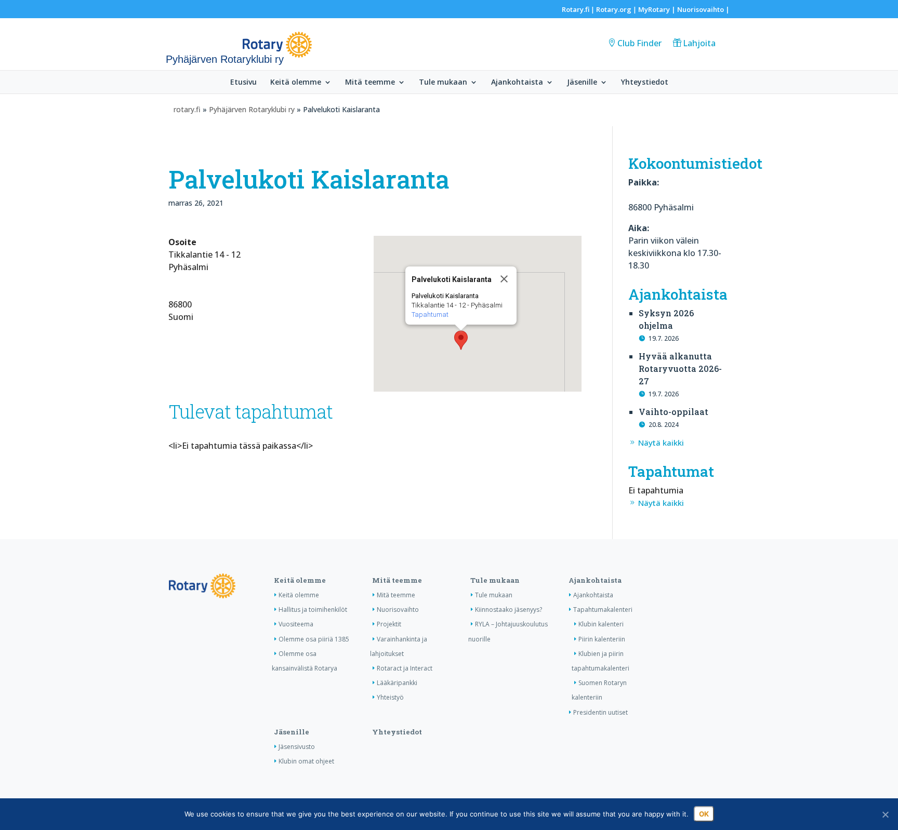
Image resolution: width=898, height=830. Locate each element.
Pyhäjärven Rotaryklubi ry (252, 109)
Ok (704, 814)
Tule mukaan (443, 82)
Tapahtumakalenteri (602, 609)
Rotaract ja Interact (404, 668)
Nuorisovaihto (700, 9)
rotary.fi (187, 109)
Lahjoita (699, 43)
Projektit (389, 624)
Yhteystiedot (644, 82)
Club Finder (639, 43)
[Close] (504, 278)
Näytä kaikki (661, 442)
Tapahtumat (430, 314)
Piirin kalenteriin (601, 639)
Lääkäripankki (397, 682)
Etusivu (243, 82)
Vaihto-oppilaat (673, 411)
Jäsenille (582, 82)
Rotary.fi (575, 9)
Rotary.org (613, 9)
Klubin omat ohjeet (306, 761)
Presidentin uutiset (600, 712)
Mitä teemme (370, 82)
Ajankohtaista (517, 82)
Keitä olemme (295, 82)
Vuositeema (296, 624)
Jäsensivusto (297, 746)
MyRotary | (657, 9)
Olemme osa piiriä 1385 (314, 639)
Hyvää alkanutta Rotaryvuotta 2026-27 (680, 368)
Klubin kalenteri (601, 624)
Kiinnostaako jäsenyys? (508, 609)
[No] (885, 814)
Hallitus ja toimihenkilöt (313, 609)
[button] (461, 340)
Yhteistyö (390, 697)
